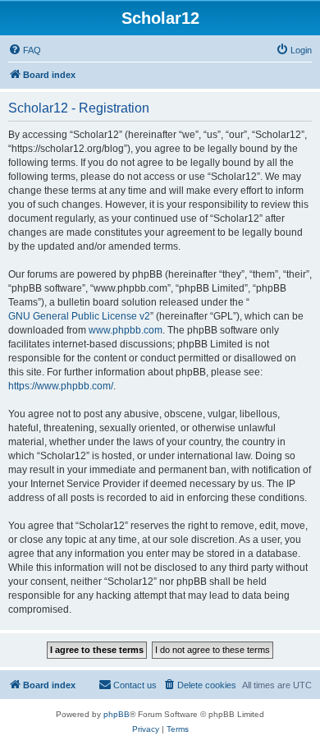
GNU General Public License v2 (79, 316)
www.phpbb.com (125, 330)
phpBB (116, 714)
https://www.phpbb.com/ (60, 386)
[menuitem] (24, 50)
